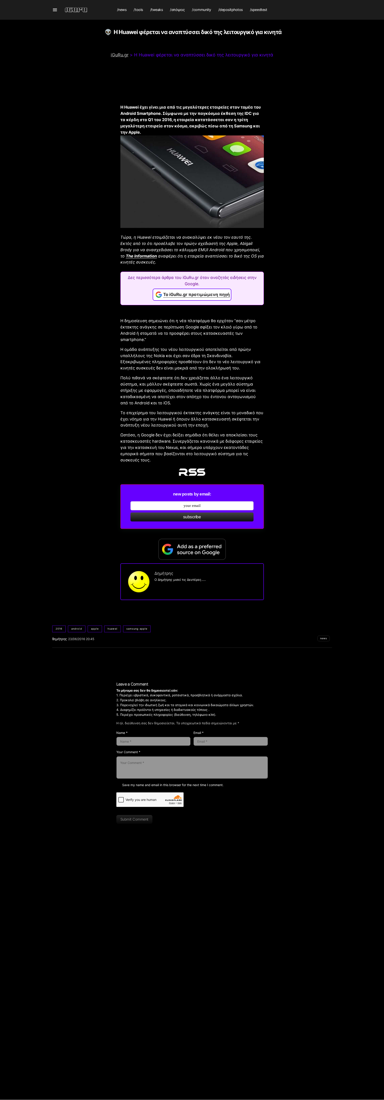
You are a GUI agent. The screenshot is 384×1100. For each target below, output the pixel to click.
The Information (141, 256)
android (76, 628)
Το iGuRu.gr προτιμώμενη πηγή (196, 294)
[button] (55, 10)
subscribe (192, 517)
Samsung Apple (136, 628)
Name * (122, 733)
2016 (59, 628)
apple (95, 628)
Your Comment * (128, 752)
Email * (198, 733)
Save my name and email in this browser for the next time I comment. (172, 785)
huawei (112, 628)
